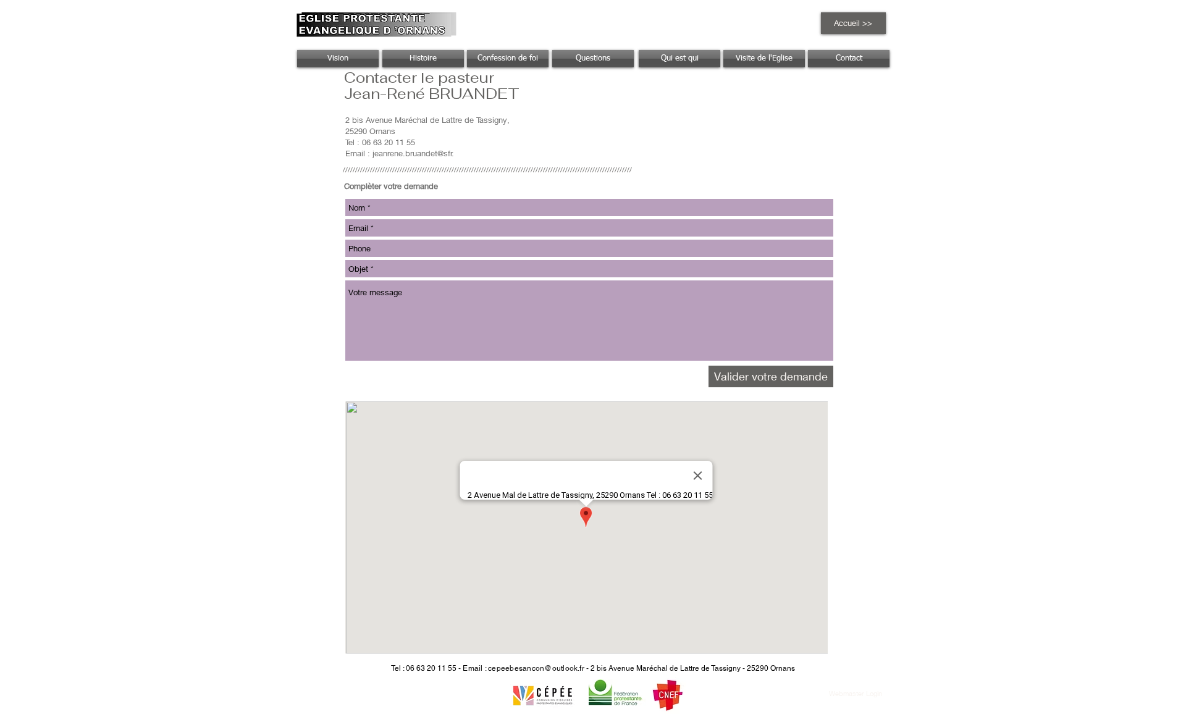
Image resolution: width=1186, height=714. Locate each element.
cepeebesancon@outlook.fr (536, 668)
